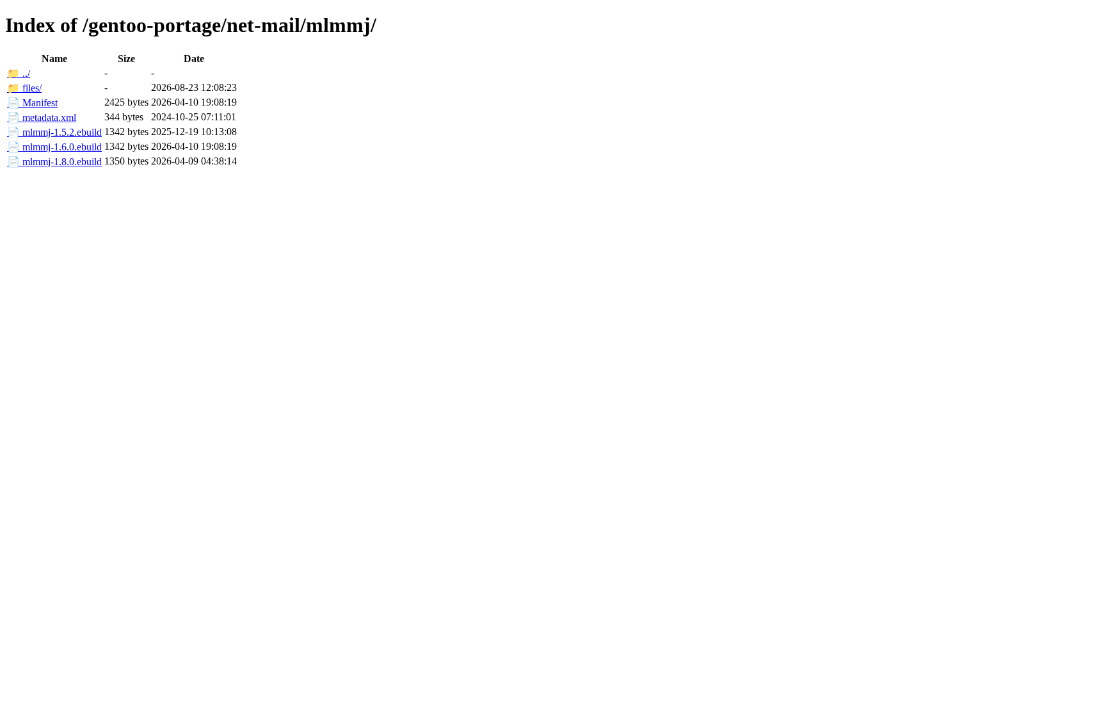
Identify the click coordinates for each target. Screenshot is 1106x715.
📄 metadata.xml (41, 117)
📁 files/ (24, 88)
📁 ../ (18, 73)
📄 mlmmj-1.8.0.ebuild (54, 161)
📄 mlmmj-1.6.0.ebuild (54, 146)
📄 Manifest (32, 102)
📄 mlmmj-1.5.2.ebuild (54, 132)
